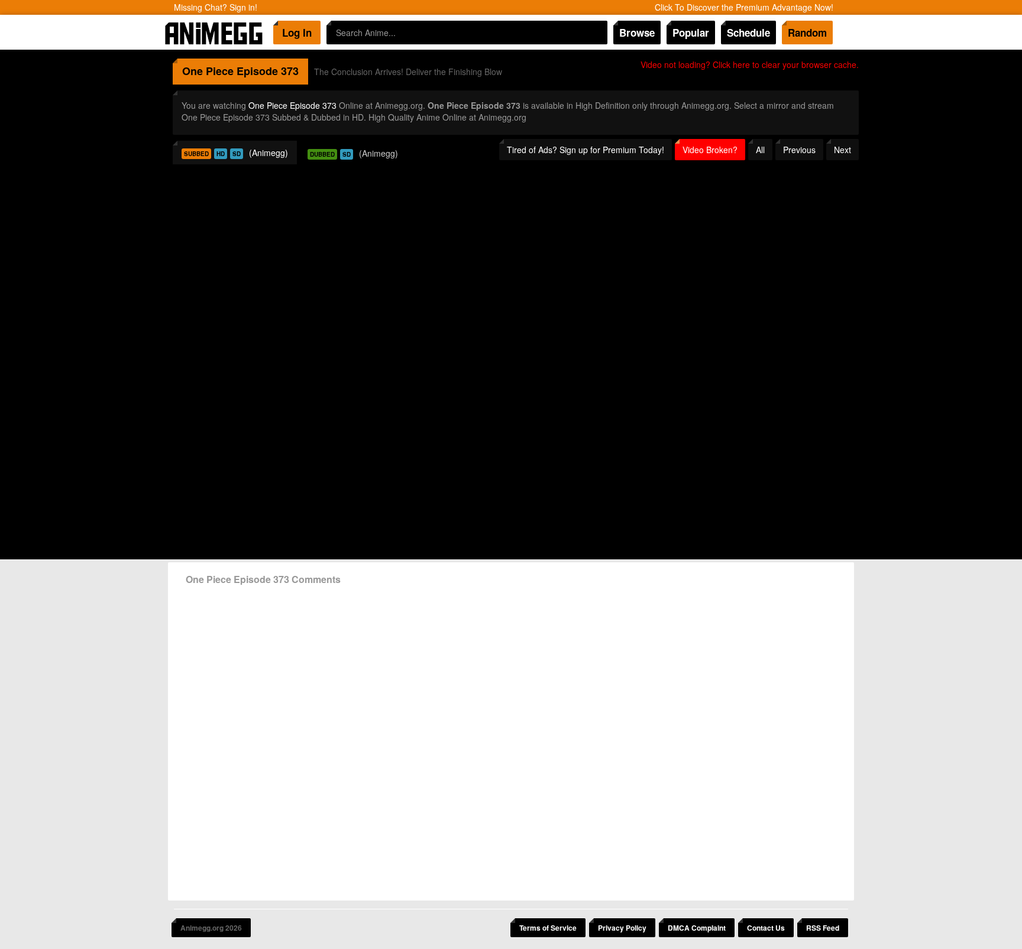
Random (807, 32)
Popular (690, 32)
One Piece (208, 71)
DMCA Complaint (697, 927)
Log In (297, 32)
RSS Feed (822, 927)
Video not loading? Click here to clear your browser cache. (750, 64)
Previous (799, 150)
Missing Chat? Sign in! (215, 7)
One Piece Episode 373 (292, 105)
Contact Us (766, 927)
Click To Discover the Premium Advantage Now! (744, 7)
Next (842, 150)
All (760, 150)
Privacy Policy (622, 927)
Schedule (748, 32)
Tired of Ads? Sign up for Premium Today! (585, 150)
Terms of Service (548, 927)
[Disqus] (511, 738)
